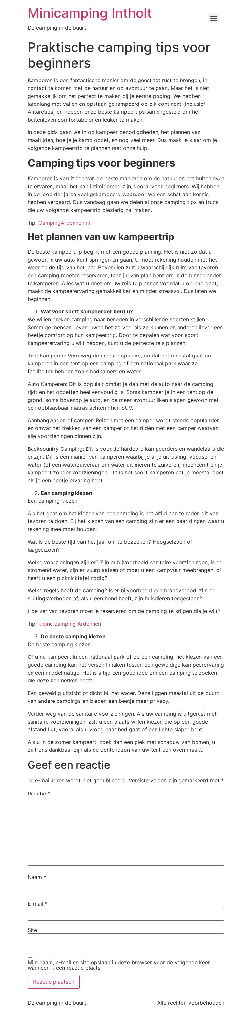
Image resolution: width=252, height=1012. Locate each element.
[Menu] (214, 18)
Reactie (39, 793)
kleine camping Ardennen (69, 623)
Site (32, 929)
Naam (37, 877)
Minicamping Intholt (90, 13)
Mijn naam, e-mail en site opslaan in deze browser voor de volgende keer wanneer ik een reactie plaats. (119, 965)
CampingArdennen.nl (64, 222)
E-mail (38, 903)
